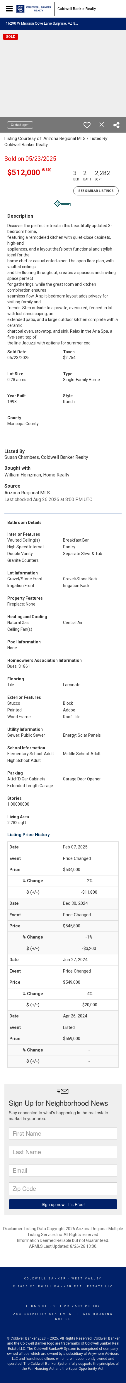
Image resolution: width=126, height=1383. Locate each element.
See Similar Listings (96, 191)
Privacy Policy (82, 1306)
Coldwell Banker (45, 1278)
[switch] (87, 125)
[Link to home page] (33, 9)
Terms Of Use (42, 1306)
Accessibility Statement (44, 1314)
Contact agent (20, 124)
